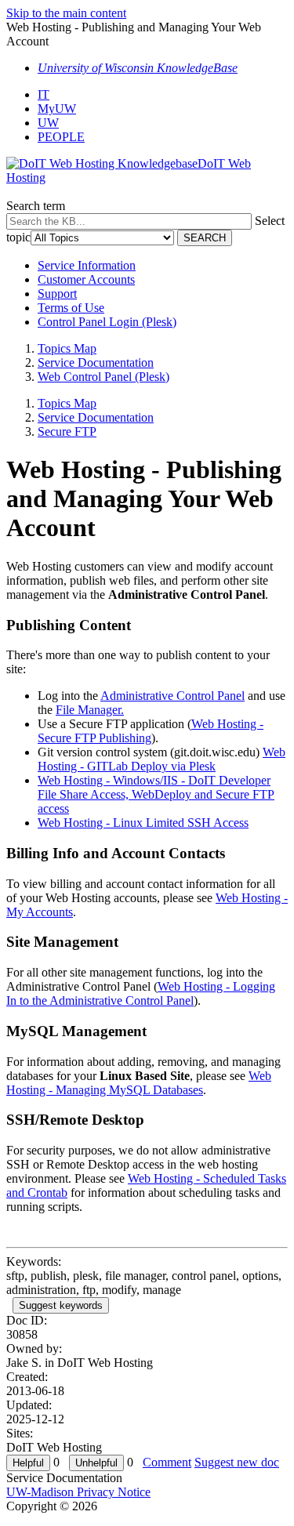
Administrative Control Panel (172, 695)
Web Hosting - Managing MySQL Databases (138, 1082)
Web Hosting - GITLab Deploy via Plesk (161, 759)
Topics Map (67, 348)
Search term (35, 205)
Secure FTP (67, 431)
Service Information (87, 265)
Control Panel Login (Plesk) (107, 321)
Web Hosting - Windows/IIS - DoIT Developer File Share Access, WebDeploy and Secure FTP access (156, 794)
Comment (167, 1462)
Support (57, 293)
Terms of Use (71, 307)
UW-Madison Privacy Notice (78, 1492)
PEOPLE (61, 136)
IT (43, 94)
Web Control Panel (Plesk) (103, 376)
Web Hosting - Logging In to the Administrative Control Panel (140, 993)
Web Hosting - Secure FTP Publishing (150, 731)
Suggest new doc (236, 1462)
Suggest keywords (61, 1305)
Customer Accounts (86, 279)
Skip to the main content (66, 13)
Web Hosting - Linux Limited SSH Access (143, 822)
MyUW (57, 108)
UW (48, 122)
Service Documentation (96, 362)
